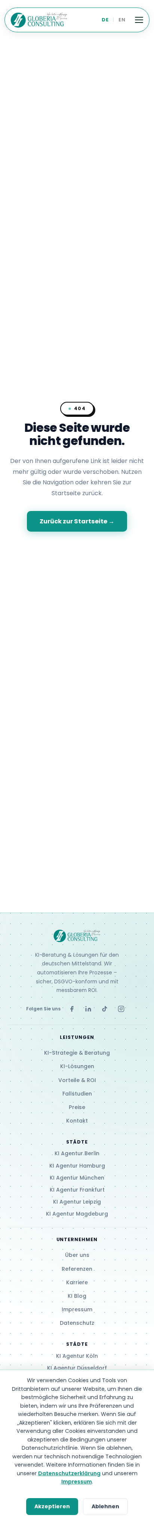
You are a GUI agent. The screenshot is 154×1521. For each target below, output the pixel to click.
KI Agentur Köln (77, 1356)
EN (121, 19)
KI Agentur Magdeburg (77, 1213)
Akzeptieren (52, 1506)
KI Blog (77, 1296)
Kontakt (77, 1120)
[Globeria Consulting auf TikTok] (104, 1009)
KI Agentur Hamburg (77, 1165)
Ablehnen (105, 1506)
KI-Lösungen (77, 1066)
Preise (77, 1107)
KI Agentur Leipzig (77, 1201)
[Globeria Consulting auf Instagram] (121, 1009)
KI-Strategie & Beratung (77, 1053)
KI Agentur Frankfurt (77, 1189)
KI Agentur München (77, 1177)
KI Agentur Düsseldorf (77, 1368)
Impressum (77, 1309)
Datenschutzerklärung (69, 1473)
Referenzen (77, 1269)
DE (105, 19)
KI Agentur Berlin (77, 1153)
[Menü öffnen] (139, 20)
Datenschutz (77, 1323)
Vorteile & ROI (77, 1080)
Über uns (77, 1255)
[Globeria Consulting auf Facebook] (71, 1009)
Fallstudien (77, 1093)
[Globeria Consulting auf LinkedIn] (88, 1009)
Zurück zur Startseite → (77, 521)
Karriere (77, 1282)
